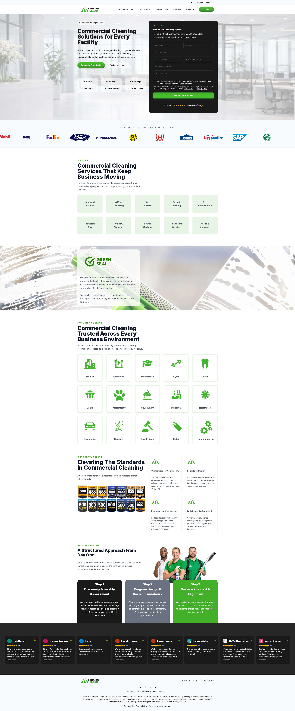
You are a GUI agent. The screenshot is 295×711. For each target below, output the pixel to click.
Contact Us (209, 2)
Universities (147, 376)
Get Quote (209, 680)
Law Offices (147, 439)
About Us (197, 680)
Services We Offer (125, 9)
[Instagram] (145, 687)
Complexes (118, 376)
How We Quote (161, 9)
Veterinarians (119, 408)
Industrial (176, 408)
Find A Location (197, 2)
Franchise (177, 9)
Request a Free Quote (91, 65)
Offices (90, 376)
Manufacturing (206, 439)
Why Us (189, 9)
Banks (90, 408)
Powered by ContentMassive (160, 706)
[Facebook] (140, 687)
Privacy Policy (202, 89)
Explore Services (117, 65)
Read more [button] (11, 660)
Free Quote (206, 9)
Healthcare (205, 408)
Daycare (118, 439)
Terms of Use (188, 89)
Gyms (176, 376)
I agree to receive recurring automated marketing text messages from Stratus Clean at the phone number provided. (184, 82)
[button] (183, 105)
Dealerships (90, 439)
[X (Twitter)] (150, 687)
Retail (176, 439)
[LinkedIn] (155, 687)
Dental (205, 376)
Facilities (144, 9)
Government (147, 408)
